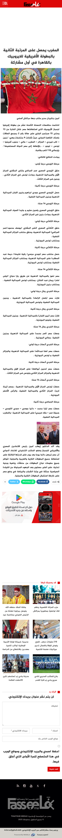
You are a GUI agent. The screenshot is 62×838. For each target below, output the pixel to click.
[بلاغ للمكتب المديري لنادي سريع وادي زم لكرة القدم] (46, 663)
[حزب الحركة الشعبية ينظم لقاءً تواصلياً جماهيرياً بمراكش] (46, 594)
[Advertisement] (31, 28)
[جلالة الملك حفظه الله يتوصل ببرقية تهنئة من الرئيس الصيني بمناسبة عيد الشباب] (15, 594)
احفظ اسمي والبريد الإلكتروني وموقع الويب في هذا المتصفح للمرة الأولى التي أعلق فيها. (31, 756)
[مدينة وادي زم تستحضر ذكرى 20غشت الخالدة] (15, 663)
